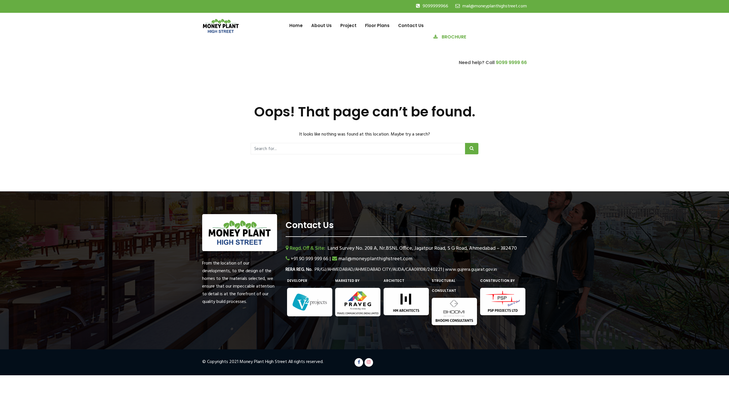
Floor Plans (377, 25)
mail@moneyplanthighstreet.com (494, 6)
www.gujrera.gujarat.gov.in (471, 269)
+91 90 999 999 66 (310, 259)
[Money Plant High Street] (220, 25)
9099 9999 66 (511, 62)
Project (348, 25)
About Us (321, 25)
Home (296, 25)
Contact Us (411, 25)
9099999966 (435, 6)
